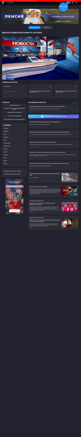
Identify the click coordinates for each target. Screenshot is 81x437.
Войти (76, 2)
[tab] (34, 27)
